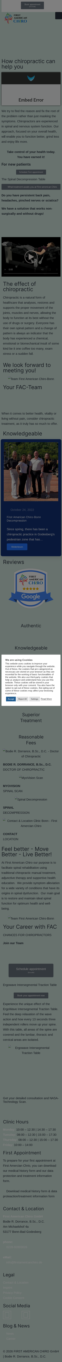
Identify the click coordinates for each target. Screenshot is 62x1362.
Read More (46, 699)
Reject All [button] (22, 699)
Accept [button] (11, 699)
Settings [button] (34, 699)
